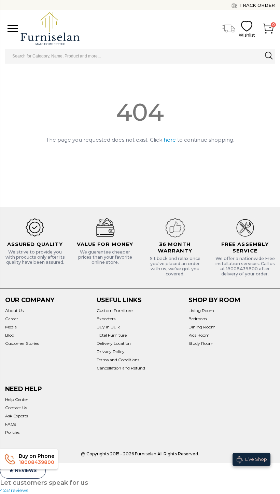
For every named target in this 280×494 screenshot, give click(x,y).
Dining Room (201, 326)
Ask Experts (16, 415)
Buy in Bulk (108, 326)
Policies (12, 432)
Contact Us (16, 407)
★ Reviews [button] (23, 470)
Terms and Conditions (118, 359)
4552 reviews (14, 490)
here (170, 139)
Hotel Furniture (112, 335)
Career (11, 318)
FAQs (10, 424)
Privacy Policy (111, 351)
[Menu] (13, 28)
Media (11, 326)
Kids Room (199, 335)
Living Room (201, 310)
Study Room (200, 343)
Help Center (16, 399)
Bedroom (197, 318)
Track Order (257, 5)
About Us (14, 310)
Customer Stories (22, 343)
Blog (9, 335)
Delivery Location (114, 343)
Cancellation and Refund (121, 367)
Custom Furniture (114, 310)
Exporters (106, 318)
